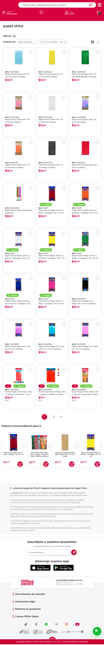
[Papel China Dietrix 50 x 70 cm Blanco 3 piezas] (52, 103)
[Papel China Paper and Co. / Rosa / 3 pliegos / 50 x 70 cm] (52, 284)
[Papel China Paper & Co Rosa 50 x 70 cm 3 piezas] (85, 329)
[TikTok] (25, 624)
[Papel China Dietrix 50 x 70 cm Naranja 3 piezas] (18, 148)
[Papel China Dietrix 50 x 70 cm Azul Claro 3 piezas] (18, 57)
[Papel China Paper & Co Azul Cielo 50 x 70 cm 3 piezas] (52, 329)
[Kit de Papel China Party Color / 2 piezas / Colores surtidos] (52, 375)
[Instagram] (66, 624)
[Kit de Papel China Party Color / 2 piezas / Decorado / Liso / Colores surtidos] (18, 375)
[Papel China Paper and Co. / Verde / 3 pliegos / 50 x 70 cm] (85, 239)
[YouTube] (77, 624)
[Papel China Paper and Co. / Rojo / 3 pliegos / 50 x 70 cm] (52, 193)
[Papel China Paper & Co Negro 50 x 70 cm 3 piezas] (85, 284)
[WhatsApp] (46, 624)
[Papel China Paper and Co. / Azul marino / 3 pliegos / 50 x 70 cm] (18, 284)
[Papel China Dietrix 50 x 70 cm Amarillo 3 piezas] (52, 57)
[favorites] (41, 12)
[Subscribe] (74, 552)
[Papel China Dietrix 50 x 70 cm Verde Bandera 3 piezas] (85, 57)
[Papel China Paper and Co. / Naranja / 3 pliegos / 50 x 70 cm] (85, 193)
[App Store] (40, 568)
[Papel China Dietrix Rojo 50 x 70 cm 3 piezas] (85, 148)
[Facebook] (36, 624)
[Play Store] (63, 568)
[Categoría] (99, 5)
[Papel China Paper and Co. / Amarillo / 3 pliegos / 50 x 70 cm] (52, 239)
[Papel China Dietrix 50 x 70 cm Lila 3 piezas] (85, 103)
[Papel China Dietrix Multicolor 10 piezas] (18, 193)
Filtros (7, 36)
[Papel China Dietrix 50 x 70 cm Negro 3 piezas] (52, 148)
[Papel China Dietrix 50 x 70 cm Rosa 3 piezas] (18, 103)
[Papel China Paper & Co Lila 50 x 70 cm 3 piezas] (18, 329)
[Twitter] (56, 624)
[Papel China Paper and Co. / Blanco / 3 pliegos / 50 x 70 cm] (18, 239)
